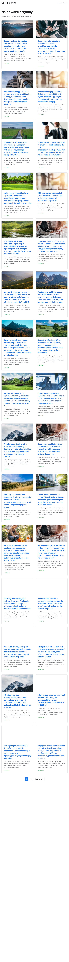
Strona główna (63, 3)
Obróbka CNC (8, 3)
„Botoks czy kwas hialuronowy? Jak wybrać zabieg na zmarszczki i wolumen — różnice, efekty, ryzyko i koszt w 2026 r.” (51, 700)
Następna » (39, 779)
